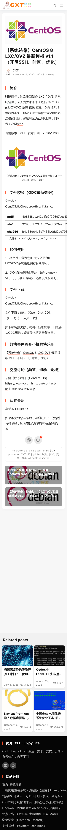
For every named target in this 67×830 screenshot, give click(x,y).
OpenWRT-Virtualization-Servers (25, 808)
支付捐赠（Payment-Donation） (24, 826)
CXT (16, 70)
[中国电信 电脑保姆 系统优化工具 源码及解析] (49, 700)
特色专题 (16, 784)
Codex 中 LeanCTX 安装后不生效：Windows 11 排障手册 (49, 672)
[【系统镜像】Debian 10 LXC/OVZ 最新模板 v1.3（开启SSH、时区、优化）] (33, 496)
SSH (26, 180)
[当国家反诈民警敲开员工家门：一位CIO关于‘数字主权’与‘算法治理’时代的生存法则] (17, 655)
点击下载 (30, 318)
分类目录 (55, 808)
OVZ (51, 96)
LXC (42, 96)
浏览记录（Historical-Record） (23, 820)
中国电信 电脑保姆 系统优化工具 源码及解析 (48, 716)
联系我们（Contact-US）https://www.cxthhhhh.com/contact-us (30, 383)
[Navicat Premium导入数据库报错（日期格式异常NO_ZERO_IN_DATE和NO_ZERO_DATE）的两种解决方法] (17, 700)
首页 (5, 784)
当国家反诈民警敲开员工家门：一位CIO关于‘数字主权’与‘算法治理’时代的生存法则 (17, 672)
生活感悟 (35, 814)
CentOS (53, 102)
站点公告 (8, 814)
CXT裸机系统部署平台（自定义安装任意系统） (33, 802)
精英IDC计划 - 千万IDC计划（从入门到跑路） (32, 796)
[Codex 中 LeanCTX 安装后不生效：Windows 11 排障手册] (49, 655)
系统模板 (24, 263)
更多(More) (50, 814)
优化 (20, 124)
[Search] (54, 5)
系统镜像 (12, 175)
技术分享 (22, 814)
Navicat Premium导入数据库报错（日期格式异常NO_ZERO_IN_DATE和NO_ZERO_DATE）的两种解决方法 (17, 716)
